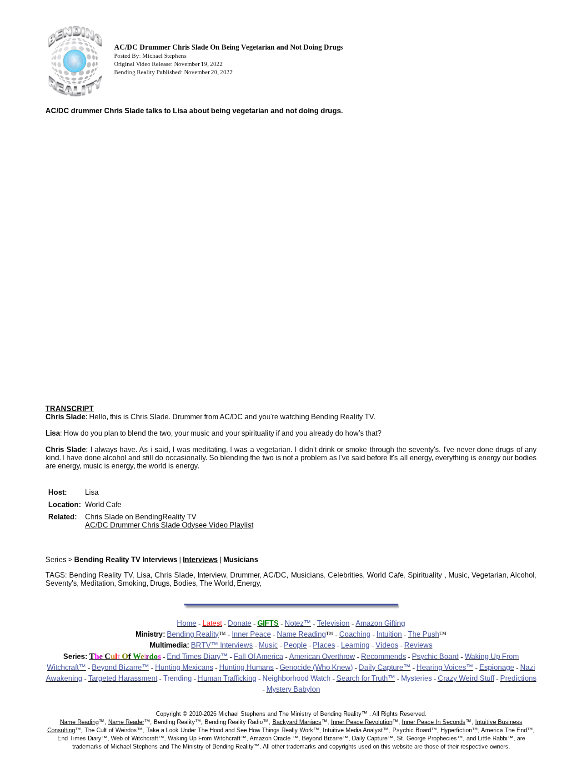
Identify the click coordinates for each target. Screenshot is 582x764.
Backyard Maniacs (296, 722)
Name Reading (79, 722)
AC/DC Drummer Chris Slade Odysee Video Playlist (169, 525)
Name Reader (126, 722)
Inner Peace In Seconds (434, 722)
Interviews (200, 559)
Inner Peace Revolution (361, 722)
